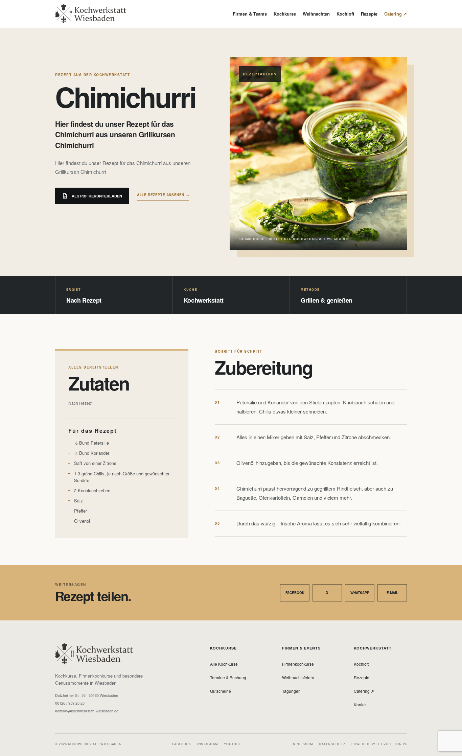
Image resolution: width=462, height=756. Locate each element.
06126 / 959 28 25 (70, 703)
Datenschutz (332, 744)
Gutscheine (220, 691)
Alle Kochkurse (224, 664)
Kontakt (361, 704)
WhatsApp (359, 592)
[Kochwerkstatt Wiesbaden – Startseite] (90, 13)
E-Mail (392, 592)
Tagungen (291, 691)
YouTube (232, 744)
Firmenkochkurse (298, 664)
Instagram (207, 744)
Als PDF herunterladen (97, 195)
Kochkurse (285, 13)
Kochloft (345, 13)
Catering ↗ (395, 13)
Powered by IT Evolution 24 (379, 744)
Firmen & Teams (250, 13)
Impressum (302, 744)
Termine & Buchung (228, 677)
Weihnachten (316, 13)
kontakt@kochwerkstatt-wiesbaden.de (86, 710)
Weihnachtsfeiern (298, 677)
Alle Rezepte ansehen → (163, 194)
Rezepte (369, 13)
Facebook (294, 592)
